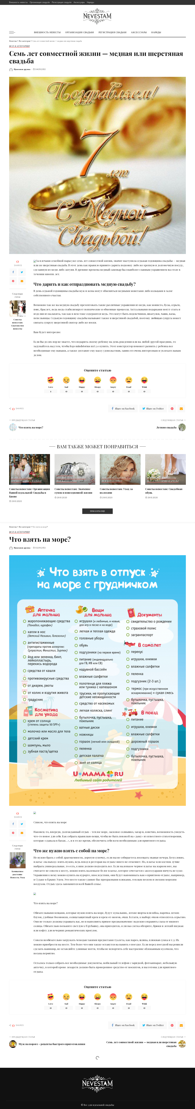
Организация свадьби (26, 481)
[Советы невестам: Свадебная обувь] (165, 469)
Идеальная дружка (22, 69)
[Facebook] (13, 272)
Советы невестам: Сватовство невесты (17, 324)
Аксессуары (64, 474)
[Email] (22, 281)
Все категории (19, 46)
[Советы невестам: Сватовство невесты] (18, 308)
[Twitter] (22, 272)
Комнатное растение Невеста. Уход (17, 874)
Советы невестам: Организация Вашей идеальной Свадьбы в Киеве (29, 492)
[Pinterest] (13, 281)
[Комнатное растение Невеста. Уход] (18, 860)
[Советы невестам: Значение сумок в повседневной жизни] (75, 469)
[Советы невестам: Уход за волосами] (120, 469)
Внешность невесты (71, 478)
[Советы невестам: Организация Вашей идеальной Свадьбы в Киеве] (29, 469)
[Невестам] (97, 16)
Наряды (173, 481)
